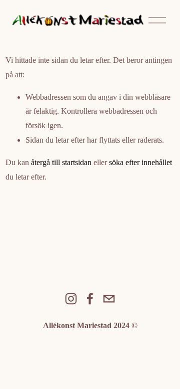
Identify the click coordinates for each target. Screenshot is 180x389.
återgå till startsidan (61, 162)
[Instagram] (71, 299)
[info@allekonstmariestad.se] (109, 299)
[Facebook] (90, 299)
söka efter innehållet (140, 162)
